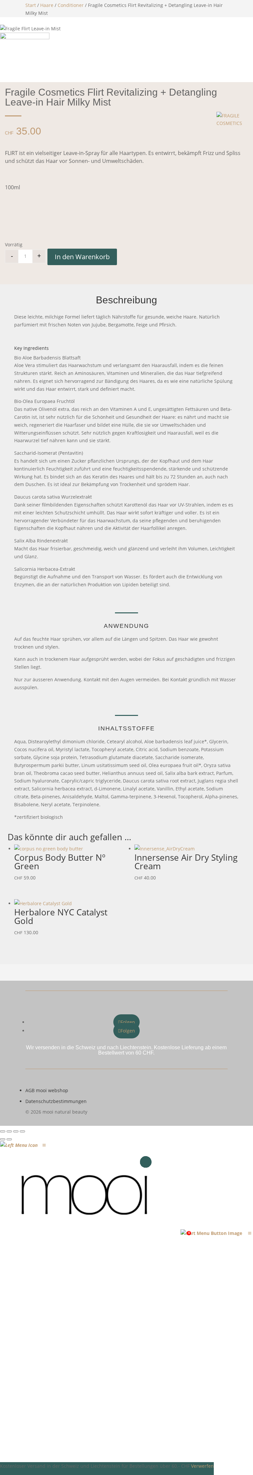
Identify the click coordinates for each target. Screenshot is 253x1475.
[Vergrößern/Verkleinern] (2, 1131)
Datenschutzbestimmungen (56, 1101)
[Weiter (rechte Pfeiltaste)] (9, 1139)
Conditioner (71, 5)
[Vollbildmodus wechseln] (9, 1131)
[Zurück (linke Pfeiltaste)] (2, 1139)
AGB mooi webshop (46, 1090)
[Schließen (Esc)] (22, 1131)
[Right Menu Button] (249, 1233)
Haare (46, 5)
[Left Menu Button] (44, 1145)
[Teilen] (15, 1131)
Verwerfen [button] (202, 1466)
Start (30, 5)
